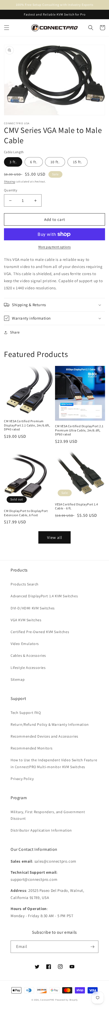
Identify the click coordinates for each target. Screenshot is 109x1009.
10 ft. (55, 162)
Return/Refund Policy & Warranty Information (50, 724)
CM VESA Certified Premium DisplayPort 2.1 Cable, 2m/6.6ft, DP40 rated (27, 425)
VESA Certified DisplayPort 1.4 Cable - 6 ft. (76, 506)
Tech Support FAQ (26, 712)
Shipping (9, 181)
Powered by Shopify (66, 999)
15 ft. (77, 162)
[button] (6, 27)
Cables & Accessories (28, 655)
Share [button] (15, 332)
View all (54, 537)
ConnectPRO (47, 999)
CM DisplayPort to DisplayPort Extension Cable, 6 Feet (26, 513)
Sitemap (18, 679)
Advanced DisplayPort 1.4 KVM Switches (44, 596)
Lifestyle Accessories (28, 667)
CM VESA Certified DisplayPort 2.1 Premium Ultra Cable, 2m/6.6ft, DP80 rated (79, 430)
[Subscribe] (92, 947)
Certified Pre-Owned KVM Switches (40, 631)
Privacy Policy (22, 778)
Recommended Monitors (32, 748)
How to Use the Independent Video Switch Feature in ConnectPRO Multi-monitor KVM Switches (54, 763)
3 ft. (13, 162)
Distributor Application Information (41, 830)
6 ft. (33, 162)
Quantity (10, 190)
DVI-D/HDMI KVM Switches (33, 608)
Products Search (25, 584)
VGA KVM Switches (26, 620)
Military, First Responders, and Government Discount (48, 815)
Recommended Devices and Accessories (44, 736)
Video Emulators (25, 643)
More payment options (54, 247)
